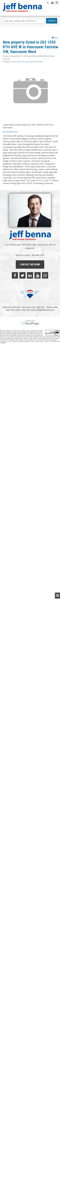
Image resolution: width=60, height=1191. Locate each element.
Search (51, 20)
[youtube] (37, 275)
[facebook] (15, 275)
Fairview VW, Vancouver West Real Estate (27, 61)
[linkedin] (30, 275)
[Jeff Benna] (22, 13)
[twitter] (22, 275)
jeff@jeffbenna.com (45, 310)
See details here (10, 131)
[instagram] (45, 275)
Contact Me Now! (30, 264)
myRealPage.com (30, 324)
